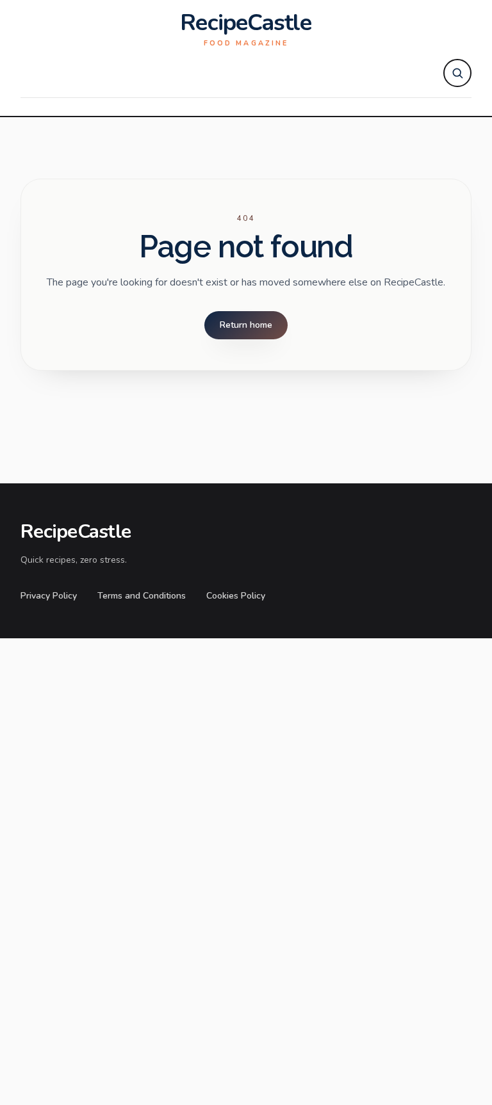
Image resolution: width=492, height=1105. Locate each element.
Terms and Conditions (141, 596)
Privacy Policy (48, 596)
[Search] (457, 73)
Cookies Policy (235, 596)
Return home (246, 325)
